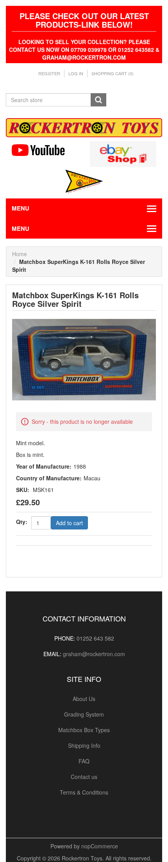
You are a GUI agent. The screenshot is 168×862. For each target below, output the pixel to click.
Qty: (21, 522)
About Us (84, 699)
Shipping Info (84, 745)
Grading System (84, 714)
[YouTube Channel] (45, 150)
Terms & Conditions (84, 792)
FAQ (84, 761)
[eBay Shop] (123, 153)
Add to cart (69, 523)
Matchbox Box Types (84, 730)
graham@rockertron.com (94, 654)
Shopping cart (112, 73)
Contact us (84, 777)
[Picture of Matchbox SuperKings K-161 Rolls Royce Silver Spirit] (84, 359)
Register (49, 73)
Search (98, 99)
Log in (75, 73)
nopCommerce (99, 846)
